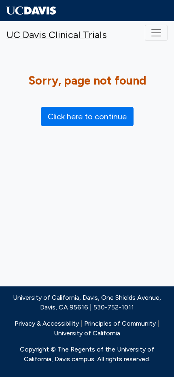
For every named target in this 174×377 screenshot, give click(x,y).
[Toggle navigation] (156, 33)
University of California (87, 333)
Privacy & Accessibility (47, 323)
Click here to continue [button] (87, 116)
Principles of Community (120, 323)
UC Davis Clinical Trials (56, 34)
